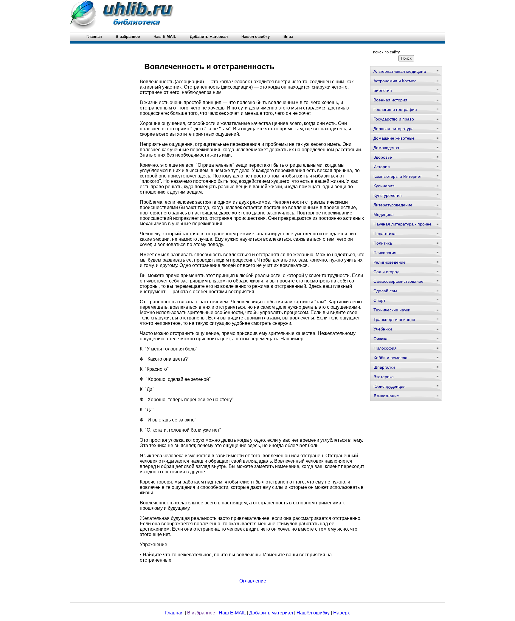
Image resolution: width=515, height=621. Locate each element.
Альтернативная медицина (399, 71)
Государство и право (393, 119)
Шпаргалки (384, 367)
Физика (380, 338)
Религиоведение (389, 262)
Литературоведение (392, 205)
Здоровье (382, 157)
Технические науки (391, 310)
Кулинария (384, 185)
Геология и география (395, 109)
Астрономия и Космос (394, 80)
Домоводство (386, 147)
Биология (382, 90)
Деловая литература (393, 128)
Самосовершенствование (398, 281)
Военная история (390, 100)
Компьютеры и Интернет (397, 176)
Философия (385, 348)
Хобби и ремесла (390, 357)
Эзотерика (383, 376)
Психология (384, 252)
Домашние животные (394, 138)
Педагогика (384, 233)
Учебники (382, 329)
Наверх (341, 612)
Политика (382, 243)
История (381, 166)
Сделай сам (385, 290)
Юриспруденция (389, 386)
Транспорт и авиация (394, 319)
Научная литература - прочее (402, 224)
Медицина (383, 214)
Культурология (387, 195)
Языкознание (386, 395)
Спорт (379, 300)
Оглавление (252, 580)
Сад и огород (386, 271)
